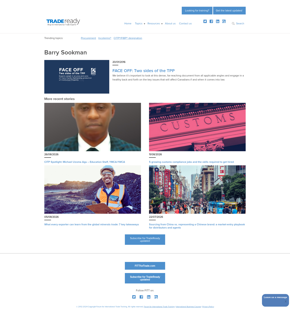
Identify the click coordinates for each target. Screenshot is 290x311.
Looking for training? (197, 10)
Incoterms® (104, 38)
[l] (217, 21)
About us (170, 23)
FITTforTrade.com (145, 265)
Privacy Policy (208, 307)
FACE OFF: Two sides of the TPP (143, 71)
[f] (211, 21)
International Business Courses (188, 307)
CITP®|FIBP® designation (128, 38)
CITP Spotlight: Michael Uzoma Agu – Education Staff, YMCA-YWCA (84, 162)
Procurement (88, 38)
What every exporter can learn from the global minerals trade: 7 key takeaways (91, 224)
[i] (224, 21)
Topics (138, 23)
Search (240, 23)
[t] (205, 21)
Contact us (185, 23)
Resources (154, 23)
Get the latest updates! (229, 10)
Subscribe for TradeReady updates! (145, 239)
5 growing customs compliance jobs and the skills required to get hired (191, 162)
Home (127, 23)
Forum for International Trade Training (159, 307)
